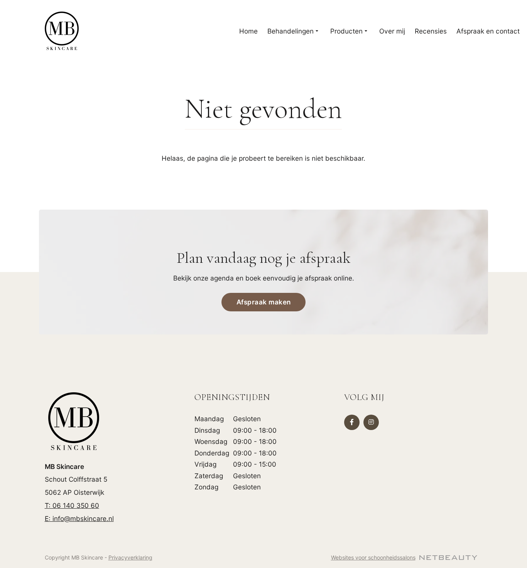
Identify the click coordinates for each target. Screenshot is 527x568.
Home (248, 31)
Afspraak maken (263, 302)
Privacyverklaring (130, 557)
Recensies (431, 31)
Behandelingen (290, 31)
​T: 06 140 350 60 (72, 505)
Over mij (392, 31)
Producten (346, 31)
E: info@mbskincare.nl (79, 518)
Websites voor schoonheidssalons (373, 557)
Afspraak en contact (488, 31)
